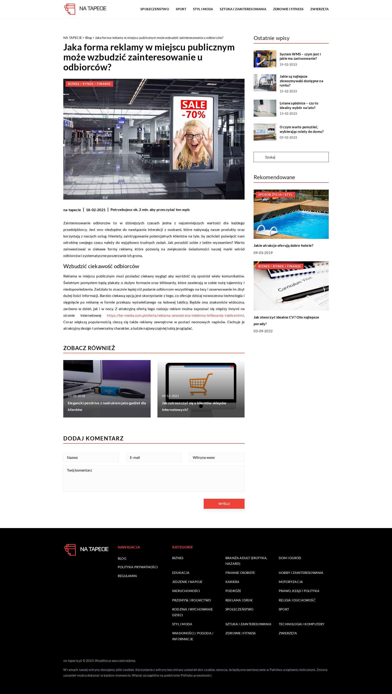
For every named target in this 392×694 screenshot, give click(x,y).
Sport (181, 9)
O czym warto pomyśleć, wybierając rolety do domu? (301, 129)
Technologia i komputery (302, 624)
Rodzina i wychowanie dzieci (192, 612)
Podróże (233, 591)
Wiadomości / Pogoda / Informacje (192, 636)
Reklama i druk (239, 600)
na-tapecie (72, 209)
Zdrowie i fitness (288, 9)
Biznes (177, 558)
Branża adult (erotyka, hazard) (246, 561)
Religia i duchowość (297, 600)
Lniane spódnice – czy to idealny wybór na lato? (299, 105)
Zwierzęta (319, 9)
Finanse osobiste (240, 573)
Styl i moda (203, 9)
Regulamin (127, 576)
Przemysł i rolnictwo (191, 600)
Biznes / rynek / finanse (89, 84)
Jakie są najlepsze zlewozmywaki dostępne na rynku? (301, 80)
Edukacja (181, 573)
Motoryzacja (291, 582)
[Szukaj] (259, 157)
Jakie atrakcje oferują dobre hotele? (283, 245)
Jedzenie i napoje (187, 582)
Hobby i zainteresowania (301, 573)
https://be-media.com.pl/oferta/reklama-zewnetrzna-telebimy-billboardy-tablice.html (175, 315)
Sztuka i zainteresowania (243, 9)
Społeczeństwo (154, 9)
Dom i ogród (290, 558)
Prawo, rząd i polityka (299, 591)
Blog (122, 558)
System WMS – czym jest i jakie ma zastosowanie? (300, 56)
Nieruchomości (186, 591)
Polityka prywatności (138, 567)
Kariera (232, 582)
